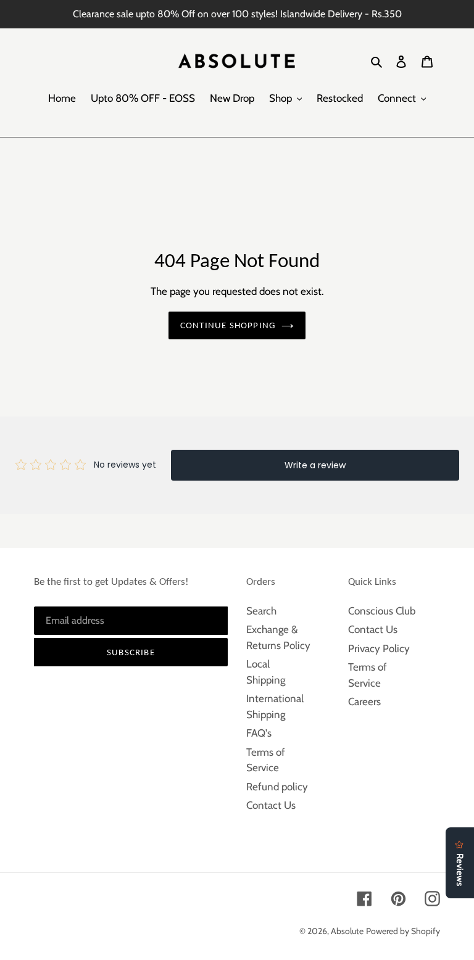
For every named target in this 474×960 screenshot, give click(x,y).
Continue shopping (227, 325)
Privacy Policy (379, 648)
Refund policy (277, 786)
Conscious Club (381, 611)
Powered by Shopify (403, 931)
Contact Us (271, 805)
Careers (364, 701)
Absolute (347, 931)
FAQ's (259, 733)
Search (261, 611)
